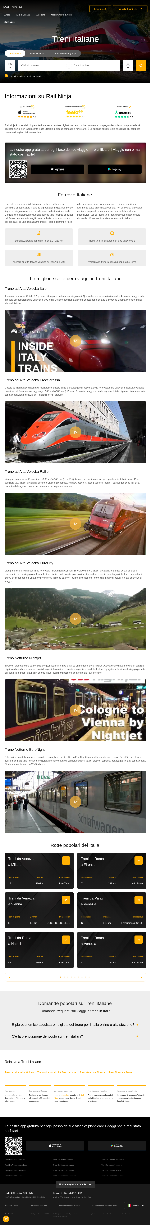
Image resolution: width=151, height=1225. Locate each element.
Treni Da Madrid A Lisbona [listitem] (63, 1170)
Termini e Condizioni (38, 1205)
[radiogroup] (43, 53)
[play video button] (75, 341)
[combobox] (37, 65)
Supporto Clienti (11, 1205)
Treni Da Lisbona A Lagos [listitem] (63, 1165)
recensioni (65, 1095)
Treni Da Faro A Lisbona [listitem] (14, 1176)
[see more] (66, 860)
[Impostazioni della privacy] (6, 1219)
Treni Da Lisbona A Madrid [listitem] (15, 1170)
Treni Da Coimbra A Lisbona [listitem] (112, 1176)
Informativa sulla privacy (69, 1205)
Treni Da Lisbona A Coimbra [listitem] (64, 1176)
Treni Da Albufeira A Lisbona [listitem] (16, 1165)
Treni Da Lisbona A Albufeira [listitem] (112, 1160)
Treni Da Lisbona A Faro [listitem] (110, 1170)
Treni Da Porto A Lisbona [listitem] (63, 1160)
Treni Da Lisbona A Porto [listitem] (15, 1160)
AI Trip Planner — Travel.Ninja (104, 1205)
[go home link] (13, 7)
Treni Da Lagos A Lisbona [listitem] (111, 1165)
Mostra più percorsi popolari (73, 1184)
